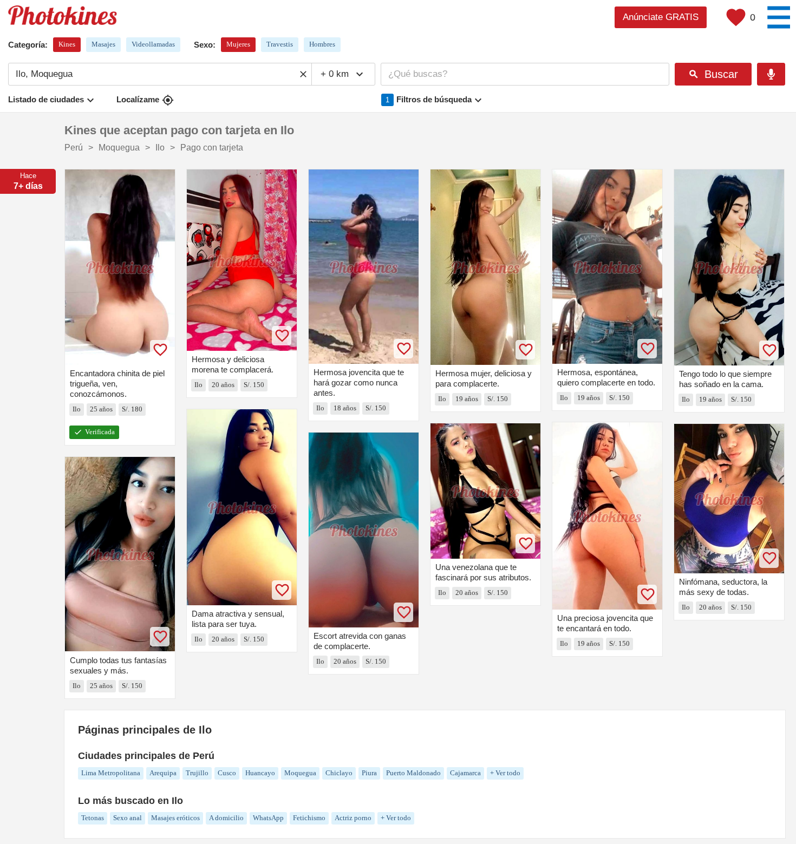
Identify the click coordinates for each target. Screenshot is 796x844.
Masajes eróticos (175, 818)
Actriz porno (353, 818)
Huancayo (260, 773)
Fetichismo (309, 818)
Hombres (322, 44)
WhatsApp (268, 818)
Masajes (103, 44)
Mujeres (238, 44)
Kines (66, 44)
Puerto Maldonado (413, 773)
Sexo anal (127, 818)
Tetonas (92, 818)
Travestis (279, 44)
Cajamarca (465, 773)
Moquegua (300, 773)
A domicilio (226, 818)
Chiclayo (339, 773)
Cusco (227, 773)
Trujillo (197, 773)
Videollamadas (153, 44)
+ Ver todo (505, 773)
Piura (369, 773)
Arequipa (163, 773)
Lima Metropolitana (110, 773)
